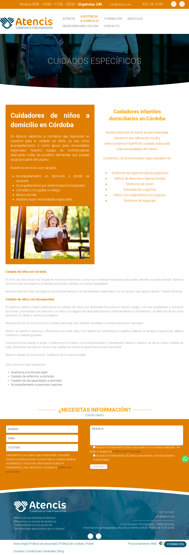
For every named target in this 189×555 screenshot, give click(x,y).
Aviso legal (20, 543)
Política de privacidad (43, 543)
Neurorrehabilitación (80, 26)
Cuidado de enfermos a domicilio (32, 376)
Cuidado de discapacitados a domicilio (36, 380)
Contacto (112, 26)
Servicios (135, 18)
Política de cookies (71, 543)
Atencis (69, 18)
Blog (61, 551)
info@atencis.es (120, 4)
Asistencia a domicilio (89, 19)
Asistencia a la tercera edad (29, 372)
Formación (113, 18)
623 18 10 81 (152, 4)
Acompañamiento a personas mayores (36, 384)
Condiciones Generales (41, 551)
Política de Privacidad (127, 451)
